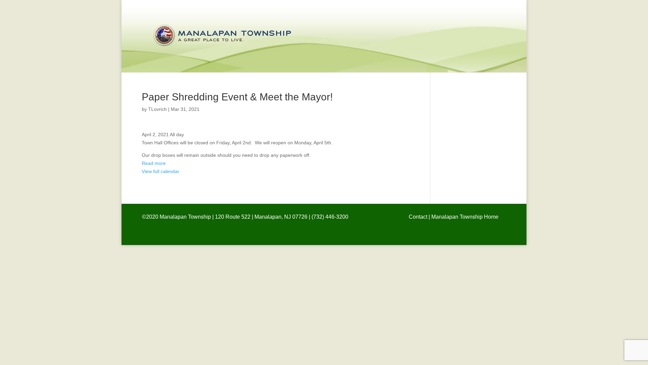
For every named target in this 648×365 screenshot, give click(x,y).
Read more (154, 163)
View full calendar (160, 171)
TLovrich (157, 109)
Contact (418, 217)
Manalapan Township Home (464, 217)
